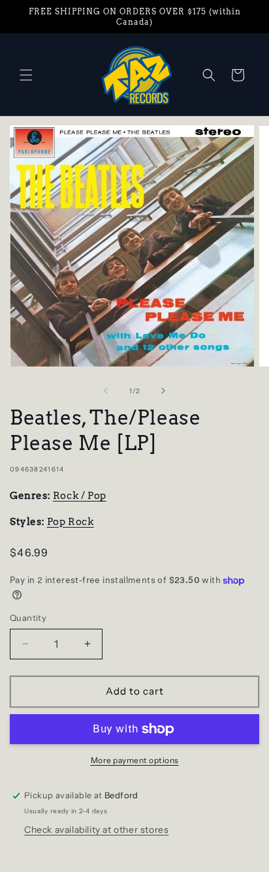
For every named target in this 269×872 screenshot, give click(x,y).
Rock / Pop (79, 496)
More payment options (135, 760)
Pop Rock (70, 522)
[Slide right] (163, 390)
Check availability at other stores (96, 829)
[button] (26, 75)
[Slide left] (105, 390)
